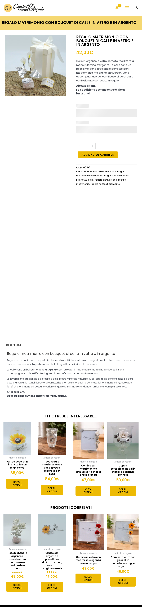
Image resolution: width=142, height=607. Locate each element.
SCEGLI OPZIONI (17, 484)
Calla (113, 171)
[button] (136, 8)
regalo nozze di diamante (105, 184)
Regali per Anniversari (116, 175)
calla (91, 179)
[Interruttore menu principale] (127, 7)
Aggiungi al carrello (98, 155)
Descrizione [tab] (13, 345)
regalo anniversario (106, 179)
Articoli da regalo (99, 171)
